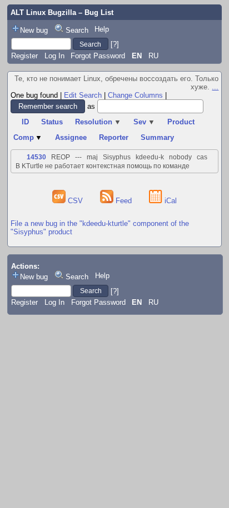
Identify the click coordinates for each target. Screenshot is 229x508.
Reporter (113, 137)
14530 (36, 157)
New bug (34, 30)
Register (24, 56)
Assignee (71, 137)
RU (153, 56)
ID (25, 122)
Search (77, 30)
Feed (123, 201)
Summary (157, 137)
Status (52, 122)
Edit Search (83, 95)
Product (181, 122)
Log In (54, 56)
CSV (75, 201)
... (215, 87)
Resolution (98, 122)
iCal (169, 201)
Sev (144, 122)
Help (101, 29)
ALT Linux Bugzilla (43, 12)
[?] (115, 44)
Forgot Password (98, 56)
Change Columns (135, 95)
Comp (28, 137)
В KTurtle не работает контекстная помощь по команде (103, 166)
